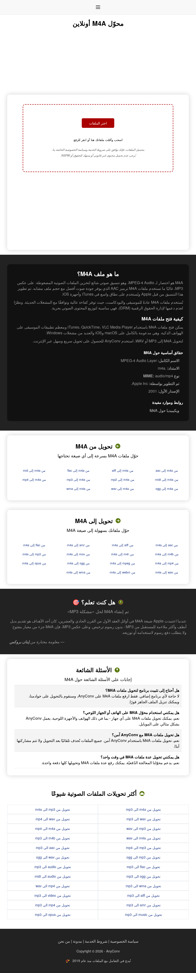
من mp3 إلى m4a (34, 554)
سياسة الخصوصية (124, 941)
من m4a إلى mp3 (78, 479)
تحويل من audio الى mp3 (52, 866)
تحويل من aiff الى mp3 (143, 895)
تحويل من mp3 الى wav (143, 828)
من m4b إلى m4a (167, 554)
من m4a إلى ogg (167, 488)
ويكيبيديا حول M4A (164, 410)
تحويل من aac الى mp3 (53, 847)
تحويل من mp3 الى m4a (52, 809)
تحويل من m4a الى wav (143, 838)
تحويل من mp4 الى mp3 (52, 905)
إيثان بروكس (19, 641)
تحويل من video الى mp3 (52, 895)
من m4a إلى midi (166, 479)
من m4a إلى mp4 (34, 479)
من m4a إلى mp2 (122, 479)
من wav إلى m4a (166, 572)
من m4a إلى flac (78, 470)
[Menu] (98, 7)
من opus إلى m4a (34, 563)
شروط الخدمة (96, 941)
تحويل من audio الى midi (53, 876)
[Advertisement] (98, 211)
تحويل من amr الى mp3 (143, 905)
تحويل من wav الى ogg (52, 857)
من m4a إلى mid (34, 470)
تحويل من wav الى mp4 (53, 818)
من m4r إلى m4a (122, 554)
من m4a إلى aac (167, 470)
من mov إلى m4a (78, 554)
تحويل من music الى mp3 (143, 914)
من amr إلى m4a (78, 545)
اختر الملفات (98, 123)
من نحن (64, 941)
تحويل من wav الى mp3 (143, 818)
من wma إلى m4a (78, 572)
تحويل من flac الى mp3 (143, 866)
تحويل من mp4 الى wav (53, 885)
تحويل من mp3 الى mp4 (143, 847)
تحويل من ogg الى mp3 (143, 876)
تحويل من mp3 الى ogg (143, 857)
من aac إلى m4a (167, 545)
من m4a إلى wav (122, 488)
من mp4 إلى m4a (167, 563)
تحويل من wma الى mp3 (143, 885)
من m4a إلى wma (78, 488)
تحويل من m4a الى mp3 (143, 809)
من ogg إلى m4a (78, 563)
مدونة (77, 941)
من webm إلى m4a (122, 572)
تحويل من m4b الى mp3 (52, 838)
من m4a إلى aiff (122, 470)
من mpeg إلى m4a (122, 563)
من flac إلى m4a (34, 545)
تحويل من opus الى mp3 (53, 914)
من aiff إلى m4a (122, 545)
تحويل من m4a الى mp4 (52, 828)
